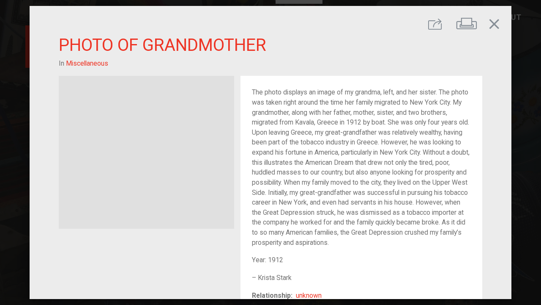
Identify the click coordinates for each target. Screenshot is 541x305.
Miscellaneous (87, 63)
